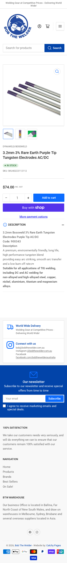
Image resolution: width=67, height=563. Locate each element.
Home (6, 467)
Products (8, 471)
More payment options (34, 216)
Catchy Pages (53, 545)
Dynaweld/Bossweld (15, 146)
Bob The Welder (23, 545)
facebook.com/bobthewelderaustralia (35, 357)
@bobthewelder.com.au (39, 350)
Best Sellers (10, 481)
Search (57, 48)
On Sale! (8, 486)
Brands (7, 476)
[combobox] (33, 48)
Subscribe (54, 398)
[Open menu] (60, 26)
